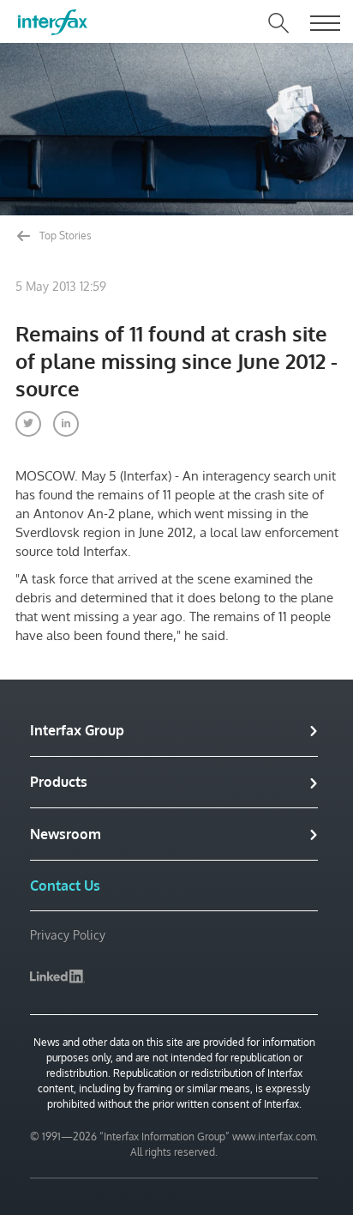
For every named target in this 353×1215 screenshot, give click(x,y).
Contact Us (65, 885)
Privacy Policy (67, 935)
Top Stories (64, 235)
